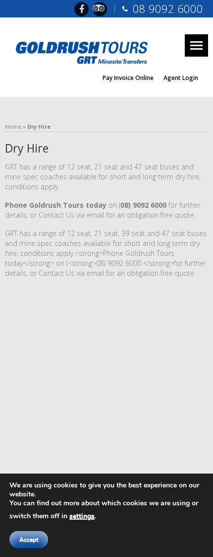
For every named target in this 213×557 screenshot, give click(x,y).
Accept (28, 540)
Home (13, 126)
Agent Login (180, 78)
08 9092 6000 (168, 8)
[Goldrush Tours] (84, 51)
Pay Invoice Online (128, 78)
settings (82, 516)
